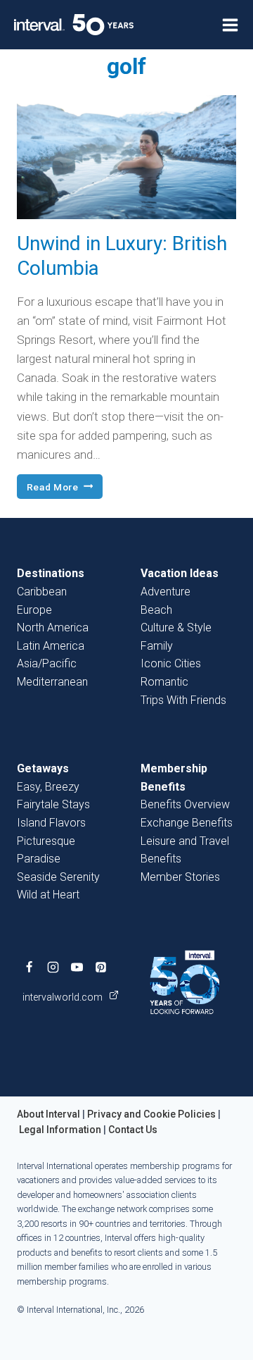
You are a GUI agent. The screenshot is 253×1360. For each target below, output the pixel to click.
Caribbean (42, 591)
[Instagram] (53, 967)
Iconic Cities (171, 663)
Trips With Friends (183, 700)
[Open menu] (230, 25)
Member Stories (180, 877)
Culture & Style (176, 627)
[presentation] (126, 157)
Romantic (164, 681)
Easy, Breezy (48, 786)
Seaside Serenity (58, 877)
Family (157, 646)
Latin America (50, 646)
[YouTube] (77, 967)
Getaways (43, 768)
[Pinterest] (100, 967)
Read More (65, 488)
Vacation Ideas (180, 573)
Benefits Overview (185, 804)
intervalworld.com (63, 997)
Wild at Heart (48, 894)
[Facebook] (29, 967)
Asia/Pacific (47, 663)
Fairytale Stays (53, 804)
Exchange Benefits (187, 822)
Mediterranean (52, 681)
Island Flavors (51, 822)
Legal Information (60, 1129)
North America (53, 627)
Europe (34, 610)
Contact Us (132, 1129)
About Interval (48, 1114)
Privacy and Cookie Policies (151, 1114)
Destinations (50, 573)
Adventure (165, 591)
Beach (156, 610)
